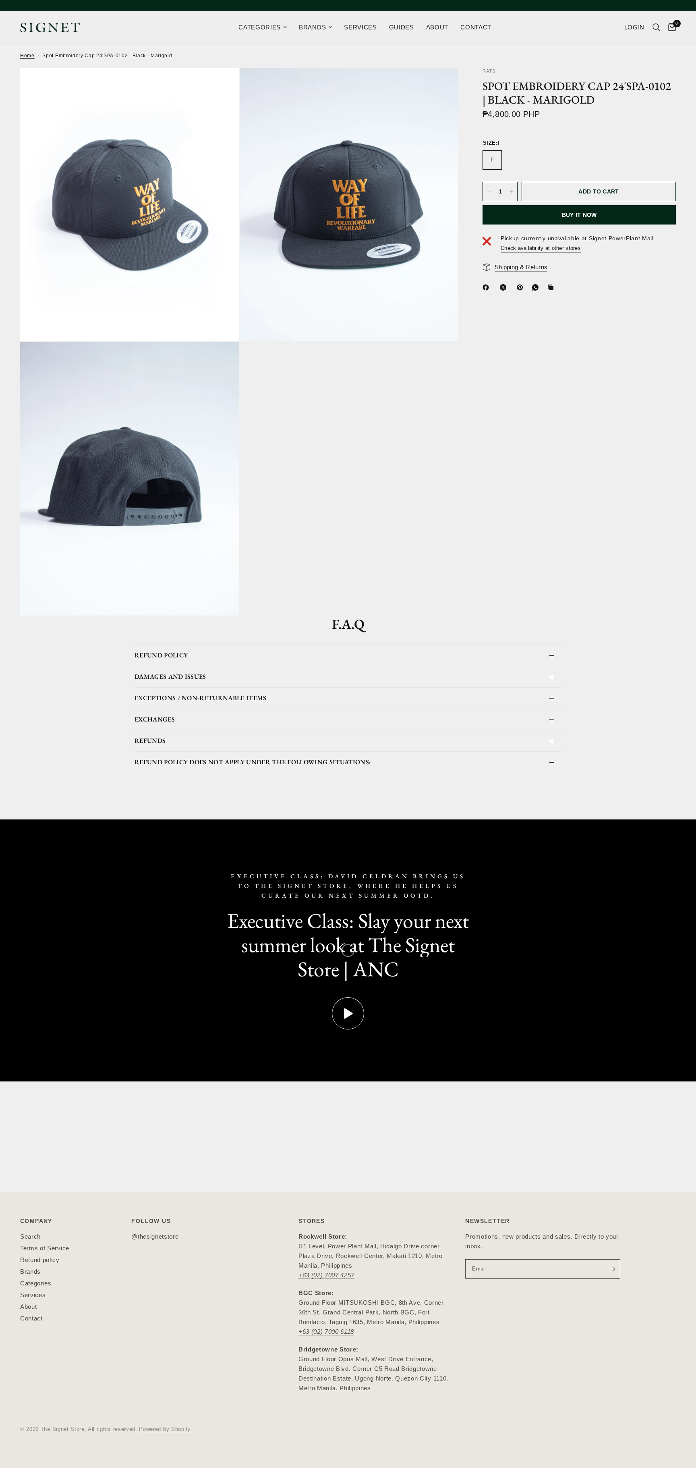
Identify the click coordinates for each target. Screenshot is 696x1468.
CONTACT (475, 27)
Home (27, 55)
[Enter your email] (612, 1269)
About (28, 1306)
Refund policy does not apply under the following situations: (253, 762)
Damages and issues (170, 676)
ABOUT (437, 27)
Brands (30, 1271)
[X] (505, 287)
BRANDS (312, 27)
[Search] (656, 27)
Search (30, 1236)
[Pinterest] (521, 287)
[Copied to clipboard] (552, 287)
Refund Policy (161, 655)
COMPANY (36, 1221)
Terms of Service (44, 1248)
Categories (36, 1283)
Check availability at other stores (541, 248)
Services (33, 1294)
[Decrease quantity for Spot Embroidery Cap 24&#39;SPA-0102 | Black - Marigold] (489, 192)
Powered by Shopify (165, 1429)
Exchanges (155, 719)
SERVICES (360, 27)
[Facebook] (487, 287)
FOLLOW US (151, 1221)
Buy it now (579, 215)
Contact (31, 1318)
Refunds (150, 740)
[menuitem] (262, 27)
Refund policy (40, 1259)
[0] (670, 27)
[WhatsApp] (537, 287)
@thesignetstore (154, 1236)
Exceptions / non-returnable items (201, 698)
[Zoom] (222, 84)
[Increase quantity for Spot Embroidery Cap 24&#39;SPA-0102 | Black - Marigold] (511, 192)
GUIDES (401, 27)
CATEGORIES (259, 27)
